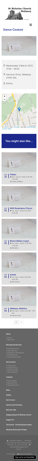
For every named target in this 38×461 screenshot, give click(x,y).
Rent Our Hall (11, 410)
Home (8, 334)
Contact (18, 449)
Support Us (10, 420)
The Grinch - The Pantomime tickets (19, 425)
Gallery (8, 395)
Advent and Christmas (14, 405)
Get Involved (10, 362)
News (8, 390)
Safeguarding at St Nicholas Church (18, 415)
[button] (19, 24)
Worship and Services (14, 345)
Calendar (9, 377)
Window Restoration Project (16, 430)
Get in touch (10, 400)
